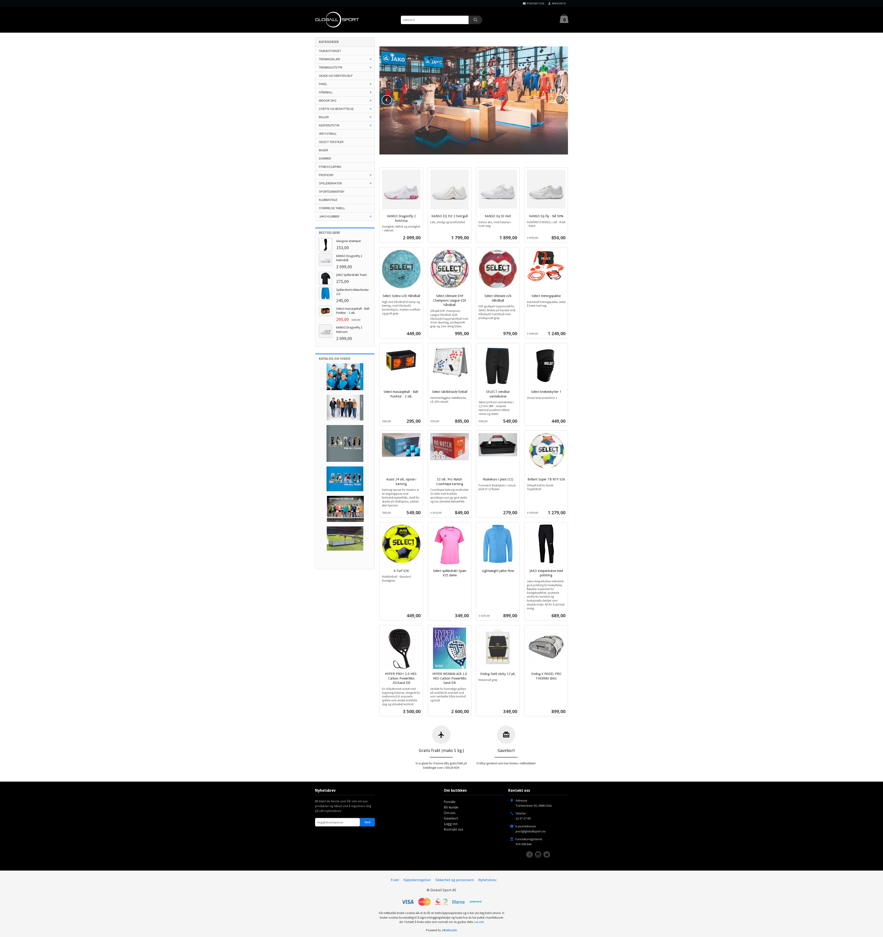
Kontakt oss (453, 829)
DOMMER (325, 158)
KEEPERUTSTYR (329, 125)
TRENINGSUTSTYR (330, 67)
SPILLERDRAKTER (330, 183)
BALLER (324, 117)
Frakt (395, 879)
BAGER (323, 150)
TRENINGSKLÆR (329, 59)
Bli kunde (451, 807)
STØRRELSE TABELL (332, 208)
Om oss (450, 812)
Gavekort (451, 818)
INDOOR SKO (327, 100)
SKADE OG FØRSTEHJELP (336, 76)
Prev (391, 99)
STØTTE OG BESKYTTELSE (336, 109)
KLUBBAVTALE (328, 200)
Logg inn (451, 823)
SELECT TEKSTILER (331, 142)
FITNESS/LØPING (330, 167)
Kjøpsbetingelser (417, 879)
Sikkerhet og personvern (454, 879)
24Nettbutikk (449, 930)
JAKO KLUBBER (329, 216)
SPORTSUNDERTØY (331, 191)
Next (565, 99)
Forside (449, 801)
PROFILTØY (326, 175)
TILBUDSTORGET (330, 51)
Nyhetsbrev (487, 879)
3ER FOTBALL (328, 133)
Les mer (479, 922)
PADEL (323, 84)
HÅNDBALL (326, 92)
